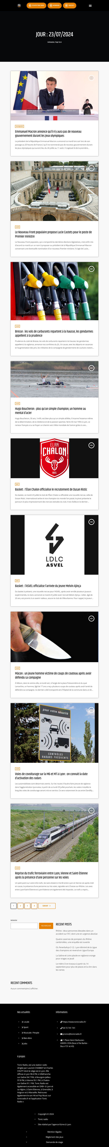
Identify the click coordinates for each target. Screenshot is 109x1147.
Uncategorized (19, 126)
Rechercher (14, 920)
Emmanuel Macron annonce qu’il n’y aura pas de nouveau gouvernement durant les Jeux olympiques (48, 134)
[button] (90, 5)
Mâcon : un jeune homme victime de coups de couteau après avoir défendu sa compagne (53, 675)
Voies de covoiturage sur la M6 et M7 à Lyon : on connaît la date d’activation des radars (51, 776)
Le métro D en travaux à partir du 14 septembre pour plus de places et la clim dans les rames (76, 967)
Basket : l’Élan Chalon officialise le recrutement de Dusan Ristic (51, 489)
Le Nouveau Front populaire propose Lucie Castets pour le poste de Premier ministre (53, 234)
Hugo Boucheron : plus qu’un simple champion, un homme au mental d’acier (50, 411)
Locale (17, 227)
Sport (17, 484)
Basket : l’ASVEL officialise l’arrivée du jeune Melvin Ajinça (48, 586)
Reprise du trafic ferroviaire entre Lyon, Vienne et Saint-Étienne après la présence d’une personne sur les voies (51, 875)
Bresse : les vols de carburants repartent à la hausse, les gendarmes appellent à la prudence (54, 333)
